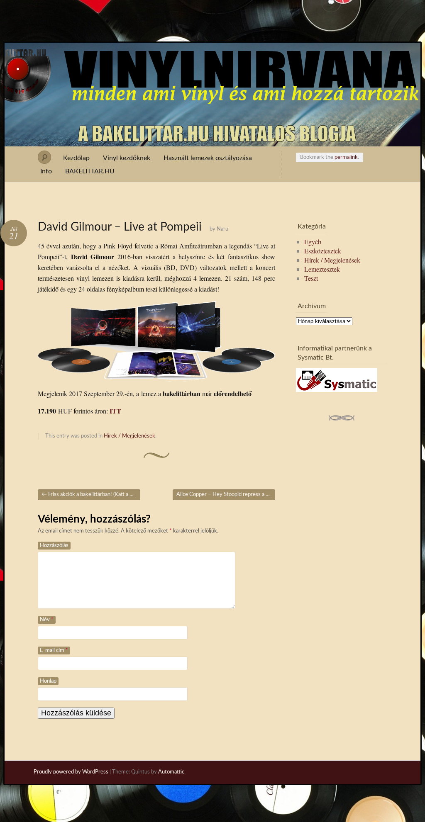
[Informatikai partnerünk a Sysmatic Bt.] (336, 389)
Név (47, 620)
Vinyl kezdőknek (126, 158)
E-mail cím (54, 650)
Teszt (311, 278)
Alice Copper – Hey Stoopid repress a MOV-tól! (225, 494)
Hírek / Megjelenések (129, 436)
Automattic (171, 772)
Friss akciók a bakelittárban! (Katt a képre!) (91, 494)
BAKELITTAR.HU (90, 171)
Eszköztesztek (322, 250)
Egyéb (312, 241)
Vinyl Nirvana (213, 57)
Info (46, 171)
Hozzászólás (54, 545)
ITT (115, 411)
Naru (222, 229)
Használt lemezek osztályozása (208, 158)
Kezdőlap (76, 158)
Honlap (48, 681)
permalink (346, 157)
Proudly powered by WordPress (71, 772)
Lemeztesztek (322, 269)
